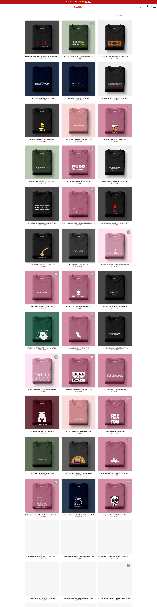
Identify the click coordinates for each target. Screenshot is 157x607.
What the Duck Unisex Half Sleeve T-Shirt (42, 139)
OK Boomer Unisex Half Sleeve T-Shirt (115, 389)
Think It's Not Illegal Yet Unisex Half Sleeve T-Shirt (114, 56)
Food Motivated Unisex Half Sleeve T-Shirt (78, 181)
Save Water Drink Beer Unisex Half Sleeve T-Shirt (42, 556)
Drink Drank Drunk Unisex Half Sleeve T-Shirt (78, 389)
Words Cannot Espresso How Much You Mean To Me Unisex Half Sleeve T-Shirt (85, 515)
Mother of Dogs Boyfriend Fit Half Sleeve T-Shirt (115, 264)
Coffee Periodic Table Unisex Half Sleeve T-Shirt (42, 223)
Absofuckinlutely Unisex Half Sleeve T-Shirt (78, 431)
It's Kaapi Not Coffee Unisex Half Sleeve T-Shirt (42, 598)
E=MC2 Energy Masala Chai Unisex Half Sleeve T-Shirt (78, 556)
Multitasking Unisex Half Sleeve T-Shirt (78, 98)
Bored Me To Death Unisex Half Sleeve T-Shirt (115, 348)
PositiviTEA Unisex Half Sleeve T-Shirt (115, 139)
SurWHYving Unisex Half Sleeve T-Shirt (42, 98)
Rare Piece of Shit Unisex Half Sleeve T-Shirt (78, 139)
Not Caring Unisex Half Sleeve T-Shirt (78, 264)
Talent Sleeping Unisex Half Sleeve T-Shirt (42, 306)
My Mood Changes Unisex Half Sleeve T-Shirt (42, 181)
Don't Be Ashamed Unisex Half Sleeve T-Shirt (115, 181)
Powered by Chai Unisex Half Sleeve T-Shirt (42, 264)
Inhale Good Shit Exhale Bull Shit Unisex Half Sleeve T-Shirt (79, 223)
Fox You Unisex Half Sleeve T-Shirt (115, 431)
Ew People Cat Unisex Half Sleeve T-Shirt (78, 348)
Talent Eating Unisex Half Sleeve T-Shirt (42, 473)
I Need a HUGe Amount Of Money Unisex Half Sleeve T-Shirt (42, 56)
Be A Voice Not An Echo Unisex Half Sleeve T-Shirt (78, 56)
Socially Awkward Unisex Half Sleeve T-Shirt (115, 98)
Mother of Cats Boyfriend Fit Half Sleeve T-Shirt (42, 389)
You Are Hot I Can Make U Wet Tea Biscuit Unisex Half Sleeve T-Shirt (117, 556)
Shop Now (88, 2)
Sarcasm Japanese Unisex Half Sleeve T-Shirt (114, 223)
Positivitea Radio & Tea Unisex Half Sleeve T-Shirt (78, 473)
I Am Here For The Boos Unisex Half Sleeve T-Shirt (42, 348)
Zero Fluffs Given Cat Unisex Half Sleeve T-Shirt (115, 473)
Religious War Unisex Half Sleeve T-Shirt (115, 306)
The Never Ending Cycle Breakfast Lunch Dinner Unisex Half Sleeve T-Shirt (119, 598)
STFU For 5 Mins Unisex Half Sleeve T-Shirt (78, 306)
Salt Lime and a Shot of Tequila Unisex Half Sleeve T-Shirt (42, 515)
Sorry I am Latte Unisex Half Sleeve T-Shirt (114, 515)
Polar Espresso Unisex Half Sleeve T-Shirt (42, 431)
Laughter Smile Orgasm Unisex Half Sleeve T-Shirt (78, 598)
